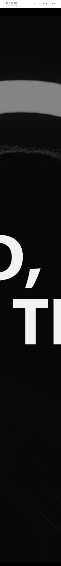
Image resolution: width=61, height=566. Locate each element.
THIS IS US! (34, 4)
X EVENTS (45, 4)
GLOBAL (39, 4)
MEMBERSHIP (52, 4)
